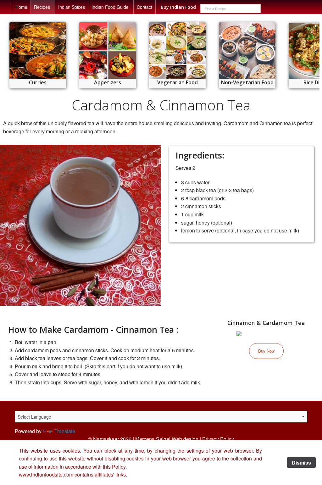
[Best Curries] (37, 50)
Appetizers (107, 82)
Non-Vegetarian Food (247, 82)
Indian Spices (71, 7)
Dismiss (301, 462)
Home (21, 7)
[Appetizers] (107, 50)
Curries (38, 82)
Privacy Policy (218, 439)
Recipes (42, 7)
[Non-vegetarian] (247, 50)
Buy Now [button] (266, 351)
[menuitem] (21, 7)
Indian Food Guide (110, 7)
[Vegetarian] (177, 50)
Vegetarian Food (177, 82)
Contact (144, 7)
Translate (64, 431)
